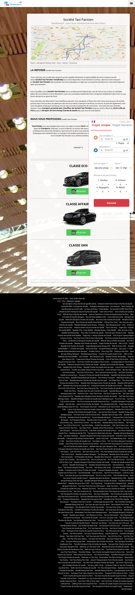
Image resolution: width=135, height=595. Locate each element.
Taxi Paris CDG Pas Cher (75, 536)
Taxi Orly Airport (126, 515)
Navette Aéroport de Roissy (99, 478)
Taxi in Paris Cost (114, 420)
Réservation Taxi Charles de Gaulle (100, 541)
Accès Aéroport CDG (113, 370)
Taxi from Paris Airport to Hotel (117, 549)
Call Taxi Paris (97, 473)
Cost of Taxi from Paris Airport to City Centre (82, 444)
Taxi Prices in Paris (122, 428)
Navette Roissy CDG (118, 478)
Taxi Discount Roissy (101, 555)
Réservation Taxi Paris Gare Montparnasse (91, 512)
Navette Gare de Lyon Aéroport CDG (103, 446)
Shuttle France (94, 351)
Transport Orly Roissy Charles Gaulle (80, 438)
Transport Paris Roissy (71, 518)
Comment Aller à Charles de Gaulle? (74, 306)
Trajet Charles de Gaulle (108, 343)
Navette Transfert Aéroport (86, 454)
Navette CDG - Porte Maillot (83, 330)
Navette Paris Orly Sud (102, 457)
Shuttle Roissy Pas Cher (84, 570)
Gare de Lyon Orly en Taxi (94, 549)
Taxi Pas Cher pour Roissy (77, 539)
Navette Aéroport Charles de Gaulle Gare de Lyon (88, 380)
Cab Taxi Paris (75, 452)
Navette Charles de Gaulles (115, 356)
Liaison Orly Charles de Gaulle (87, 404)
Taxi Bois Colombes (71, 436)
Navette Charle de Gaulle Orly (79, 417)
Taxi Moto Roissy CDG (118, 438)
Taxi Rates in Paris (99, 441)
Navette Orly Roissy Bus (70, 333)
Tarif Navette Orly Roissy (83, 457)
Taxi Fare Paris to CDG (91, 452)
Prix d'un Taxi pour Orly (108, 518)
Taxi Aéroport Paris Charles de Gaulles (89, 507)
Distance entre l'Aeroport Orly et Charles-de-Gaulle (78, 312)
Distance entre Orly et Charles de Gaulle (89, 327)
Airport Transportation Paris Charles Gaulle (107, 560)
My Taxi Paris (127, 370)
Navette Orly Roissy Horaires (121, 375)
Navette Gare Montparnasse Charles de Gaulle (98, 383)
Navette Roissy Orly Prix (104, 570)
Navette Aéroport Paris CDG (78, 483)
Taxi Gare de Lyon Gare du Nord (97, 504)
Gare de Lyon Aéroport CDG (115, 333)
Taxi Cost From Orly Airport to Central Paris (116, 444)
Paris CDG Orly (111, 327)
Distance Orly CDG (121, 351)
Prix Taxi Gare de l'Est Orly (98, 528)
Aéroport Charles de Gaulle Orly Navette (94, 375)
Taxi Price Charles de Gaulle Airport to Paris (93, 401)
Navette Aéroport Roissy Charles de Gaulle (101, 481)
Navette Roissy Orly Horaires (113, 422)
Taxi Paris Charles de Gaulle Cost (78, 441)
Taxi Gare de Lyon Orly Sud (119, 523)
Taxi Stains (65, 452)
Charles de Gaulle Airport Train (110, 354)
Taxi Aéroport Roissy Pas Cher (84, 520)
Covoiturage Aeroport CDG (103, 502)
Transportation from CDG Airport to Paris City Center (112, 491)
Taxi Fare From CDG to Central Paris (87, 415)
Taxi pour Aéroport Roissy (93, 533)
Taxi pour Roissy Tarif (115, 539)
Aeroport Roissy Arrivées (108, 349)
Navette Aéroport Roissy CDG (100, 465)
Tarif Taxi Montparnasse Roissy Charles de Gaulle (98, 496)
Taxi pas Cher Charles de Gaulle (120, 544)
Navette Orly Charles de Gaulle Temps (82, 412)
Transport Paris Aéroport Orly (115, 483)
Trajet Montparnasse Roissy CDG (98, 346)
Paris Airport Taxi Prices (120, 504)
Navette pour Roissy (77, 515)
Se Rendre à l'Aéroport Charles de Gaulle (83, 341)
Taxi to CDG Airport (111, 515)
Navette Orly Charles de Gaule (85, 343)
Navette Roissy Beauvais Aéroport (84, 378)
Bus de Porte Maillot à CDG (96, 317)
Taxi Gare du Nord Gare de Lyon (100, 433)
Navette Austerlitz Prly (77, 433)
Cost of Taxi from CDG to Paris (117, 359)
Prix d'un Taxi (120, 399)
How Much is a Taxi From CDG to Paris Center (95, 578)
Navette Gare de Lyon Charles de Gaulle (93, 391)
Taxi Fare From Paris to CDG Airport (91, 486)
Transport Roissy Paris (71, 499)
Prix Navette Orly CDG (109, 404)
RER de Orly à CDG (119, 346)
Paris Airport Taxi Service (83, 555)
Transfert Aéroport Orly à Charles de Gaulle (90, 544)
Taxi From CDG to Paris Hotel (89, 581)
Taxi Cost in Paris (67, 454)
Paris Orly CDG (107, 351)
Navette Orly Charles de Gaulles (112, 364)
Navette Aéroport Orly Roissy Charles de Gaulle (91, 462)
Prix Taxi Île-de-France (116, 459)
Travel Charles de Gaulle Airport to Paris (76, 586)
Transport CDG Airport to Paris (116, 573)
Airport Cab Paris (111, 533)
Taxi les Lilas (70, 404)
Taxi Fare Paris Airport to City (87, 388)
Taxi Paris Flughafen (101, 494)
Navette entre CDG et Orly (119, 454)
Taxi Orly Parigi (96, 483)
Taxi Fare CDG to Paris (85, 372)
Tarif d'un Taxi (83, 393)
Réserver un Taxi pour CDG (90, 547)
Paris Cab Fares (91, 349)
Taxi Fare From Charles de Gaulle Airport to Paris (114, 449)
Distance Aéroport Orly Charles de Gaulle (82, 364)
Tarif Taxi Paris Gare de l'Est (68, 496)
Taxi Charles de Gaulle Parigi (121, 494)
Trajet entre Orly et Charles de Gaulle (90, 359)
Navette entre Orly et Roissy (103, 428)
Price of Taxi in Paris (81, 422)
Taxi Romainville (84, 473)
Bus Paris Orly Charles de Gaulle (108, 319)
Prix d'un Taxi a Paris (104, 475)
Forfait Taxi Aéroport (102, 425)
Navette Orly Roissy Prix (78, 465)
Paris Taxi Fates (63, 378)
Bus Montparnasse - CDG (115, 325)
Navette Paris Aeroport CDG (91, 499)
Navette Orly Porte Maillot (67, 356)
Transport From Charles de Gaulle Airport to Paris (85, 531)
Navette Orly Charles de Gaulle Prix (76, 386)
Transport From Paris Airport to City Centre (87, 573)
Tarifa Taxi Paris (70, 391)
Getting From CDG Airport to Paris (84, 584)
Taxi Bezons (127, 507)
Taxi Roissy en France (94, 515)
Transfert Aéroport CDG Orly (121, 555)
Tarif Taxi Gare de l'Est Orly (96, 536)
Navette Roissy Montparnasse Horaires (72, 351)
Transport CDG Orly (65, 510)
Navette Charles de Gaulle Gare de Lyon (99, 367)
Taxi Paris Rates (87, 425)
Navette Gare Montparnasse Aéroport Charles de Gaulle (96, 396)
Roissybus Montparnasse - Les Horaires (105, 306)
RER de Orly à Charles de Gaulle (75, 314)
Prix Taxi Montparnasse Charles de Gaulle (116, 452)
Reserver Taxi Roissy (99, 523)
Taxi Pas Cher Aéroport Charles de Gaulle (98, 562)
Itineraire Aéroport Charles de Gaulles (80, 319)
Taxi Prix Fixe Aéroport (112, 473)
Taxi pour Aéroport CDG (69, 547)
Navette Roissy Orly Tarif (74, 504)
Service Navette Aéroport (101, 417)
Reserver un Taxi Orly (89, 557)
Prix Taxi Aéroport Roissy (107, 568)
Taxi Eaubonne (118, 465)
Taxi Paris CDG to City (80, 430)
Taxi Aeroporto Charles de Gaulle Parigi (107, 586)
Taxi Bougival (103, 454)
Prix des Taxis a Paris (114, 507)
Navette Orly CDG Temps (72, 367)
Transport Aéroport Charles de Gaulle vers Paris (76, 449)
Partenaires (128, 586)
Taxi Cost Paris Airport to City (106, 372)
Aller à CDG (123, 343)
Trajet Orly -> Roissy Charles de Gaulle (97, 335)
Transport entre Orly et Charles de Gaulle (80, 470)
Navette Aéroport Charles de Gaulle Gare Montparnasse (92, 399)
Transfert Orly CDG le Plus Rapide (116, 499)
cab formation (126, 589)
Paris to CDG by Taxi (98, 459)
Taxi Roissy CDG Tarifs (102, 467)
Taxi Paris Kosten (68, 372)
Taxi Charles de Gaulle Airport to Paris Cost (108, 552)
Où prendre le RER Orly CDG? (121, 309)
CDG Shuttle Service (120, 475)
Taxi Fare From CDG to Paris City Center (88, 338)
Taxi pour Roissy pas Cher (75, 541)
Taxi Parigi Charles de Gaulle (69, 557)
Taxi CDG (89, 467)
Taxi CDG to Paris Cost (71, 425)
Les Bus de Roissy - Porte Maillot (96, 309)
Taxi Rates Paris (114, 380)
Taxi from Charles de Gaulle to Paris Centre (93, 362)
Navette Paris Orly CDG (123, 409)
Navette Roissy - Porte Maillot (105, 330)
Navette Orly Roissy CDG (123, 520)
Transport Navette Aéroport (108, 470)
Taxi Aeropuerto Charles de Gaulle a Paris (76, 494)
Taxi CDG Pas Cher (115, 536)
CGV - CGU (61, 301)
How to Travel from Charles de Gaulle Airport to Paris (109, 314)
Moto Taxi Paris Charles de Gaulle (83, 568)
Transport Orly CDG (105, 520)
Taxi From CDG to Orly (124, 562)
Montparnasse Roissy (89, 354)
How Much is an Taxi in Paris (109, 407)
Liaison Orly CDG (102, 438)
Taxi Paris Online (76, 533)
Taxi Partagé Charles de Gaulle (74, 565)
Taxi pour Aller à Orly (95, 565)
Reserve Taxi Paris (89, 489)
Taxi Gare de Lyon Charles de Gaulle (111, 489)
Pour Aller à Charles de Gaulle (92, 333)
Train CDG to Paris (106, 312)
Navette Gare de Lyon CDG (112, 415)
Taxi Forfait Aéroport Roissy (74, 467)
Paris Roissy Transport (106, 378)
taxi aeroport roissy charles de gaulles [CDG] (79, 304)
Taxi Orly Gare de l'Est (114, 510)
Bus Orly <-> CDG (125, 349)
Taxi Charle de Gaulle (90, 518)
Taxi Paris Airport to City (82, 491)
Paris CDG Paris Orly (115, 317)
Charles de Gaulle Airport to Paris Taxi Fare (88, 370)
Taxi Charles (83, 356)
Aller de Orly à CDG (125, 330)
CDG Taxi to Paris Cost (120, 425)
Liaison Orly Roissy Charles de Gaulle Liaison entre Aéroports (90, 409)
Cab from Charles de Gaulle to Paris (102, 430)
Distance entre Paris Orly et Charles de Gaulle (115, 304)
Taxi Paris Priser (85, 428)
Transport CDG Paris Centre (81, 502)
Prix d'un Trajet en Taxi (112, 393)
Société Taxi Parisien (120, 457)
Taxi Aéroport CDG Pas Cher (109, 525)
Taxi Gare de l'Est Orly (96, 539)
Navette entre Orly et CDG (97, 420)
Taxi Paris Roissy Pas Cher (79, 560)
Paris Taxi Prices (96, 393)
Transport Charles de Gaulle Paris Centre (106, 386)
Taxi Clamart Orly (82, 459)
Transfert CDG (127, 525)
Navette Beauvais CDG (117, 391)
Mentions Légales (73, 301)
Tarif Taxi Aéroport (125, 446)
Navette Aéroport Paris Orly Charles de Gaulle (97, 436)
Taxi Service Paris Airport (107, 412)
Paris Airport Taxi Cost (88, 407)
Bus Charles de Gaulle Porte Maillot (89, 322)
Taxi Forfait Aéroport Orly (87, 525)
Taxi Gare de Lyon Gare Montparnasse (79, 475)
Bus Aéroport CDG (97, 356)
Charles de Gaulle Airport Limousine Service (115, 584)
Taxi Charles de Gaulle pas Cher (74, 528)
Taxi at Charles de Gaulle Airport (76, 446)
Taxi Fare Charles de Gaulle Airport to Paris (111, 576)
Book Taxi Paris (112, 486)
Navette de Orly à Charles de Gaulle (115, 547)
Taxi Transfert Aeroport (123, 502)
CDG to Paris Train (111, 322)
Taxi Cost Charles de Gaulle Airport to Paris (116, 388)
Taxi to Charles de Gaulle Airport (77, 523)
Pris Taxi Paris (96, 422)
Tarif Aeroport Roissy (77, 420)
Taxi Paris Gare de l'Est (114, 531)
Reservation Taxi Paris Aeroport (111, 557)
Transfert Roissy (85, 552)
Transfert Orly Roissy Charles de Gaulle (89, 510)
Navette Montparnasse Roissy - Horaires (89, 325)
